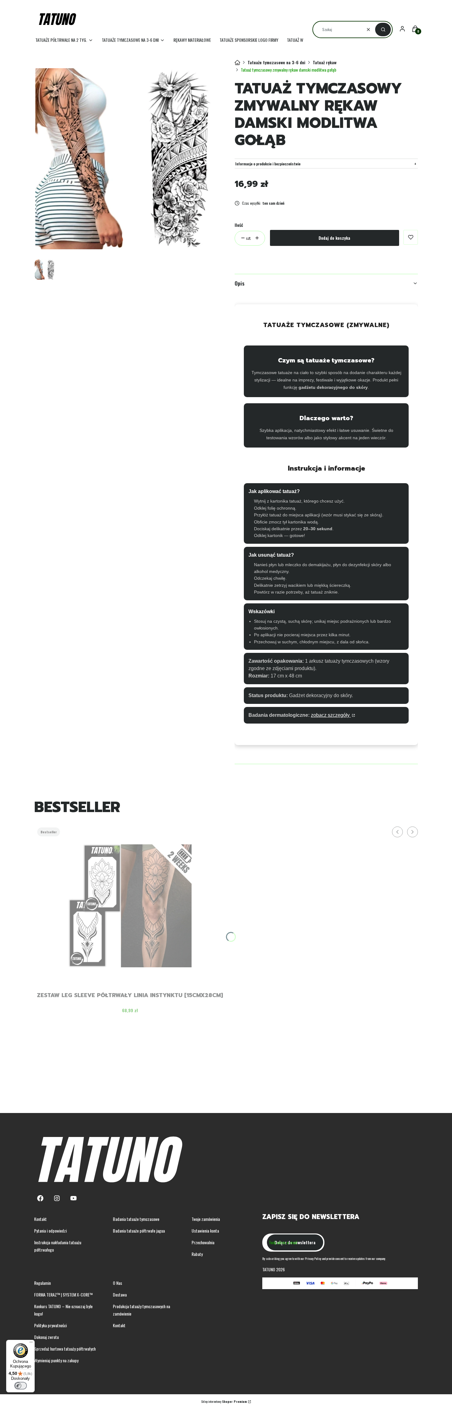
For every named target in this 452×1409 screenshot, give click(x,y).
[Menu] (31, 1343)
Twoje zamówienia (206, 1219)
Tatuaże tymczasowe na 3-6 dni (276, 62)
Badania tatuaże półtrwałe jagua (139, 1230)
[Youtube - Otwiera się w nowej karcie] (73, 1198)
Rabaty (197, 1254)
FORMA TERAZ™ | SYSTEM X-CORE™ (63, 1294)
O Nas (117, 1283)
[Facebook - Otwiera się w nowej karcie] (40, 1198)
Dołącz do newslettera (295, 1242)
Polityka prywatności (50, 1325)
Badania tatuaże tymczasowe (136, 1219)
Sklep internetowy (224, 1401)
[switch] (20, 1385)
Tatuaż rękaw (324, 62)
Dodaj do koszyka (334, 238)
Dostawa (120, 1294)
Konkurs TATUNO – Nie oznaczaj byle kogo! (63, 1310)
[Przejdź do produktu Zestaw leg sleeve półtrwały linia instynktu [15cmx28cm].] (130, 906)
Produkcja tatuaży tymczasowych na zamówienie (141, 1310)
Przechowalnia (203, 1242)
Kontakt (40, 1219)
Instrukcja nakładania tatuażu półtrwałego (57, 1246)
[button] (383, 29)
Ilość (239, 225)
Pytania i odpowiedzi (50, 1230)
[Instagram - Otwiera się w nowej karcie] (57, 1198)
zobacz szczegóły (331, 715)
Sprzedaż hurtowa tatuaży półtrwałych (65, 1348)
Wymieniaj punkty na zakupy (56, 1360)
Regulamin (42, 1283)
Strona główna (237, 62)
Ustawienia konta (205, 1230)
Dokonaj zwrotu (46, 1337)
